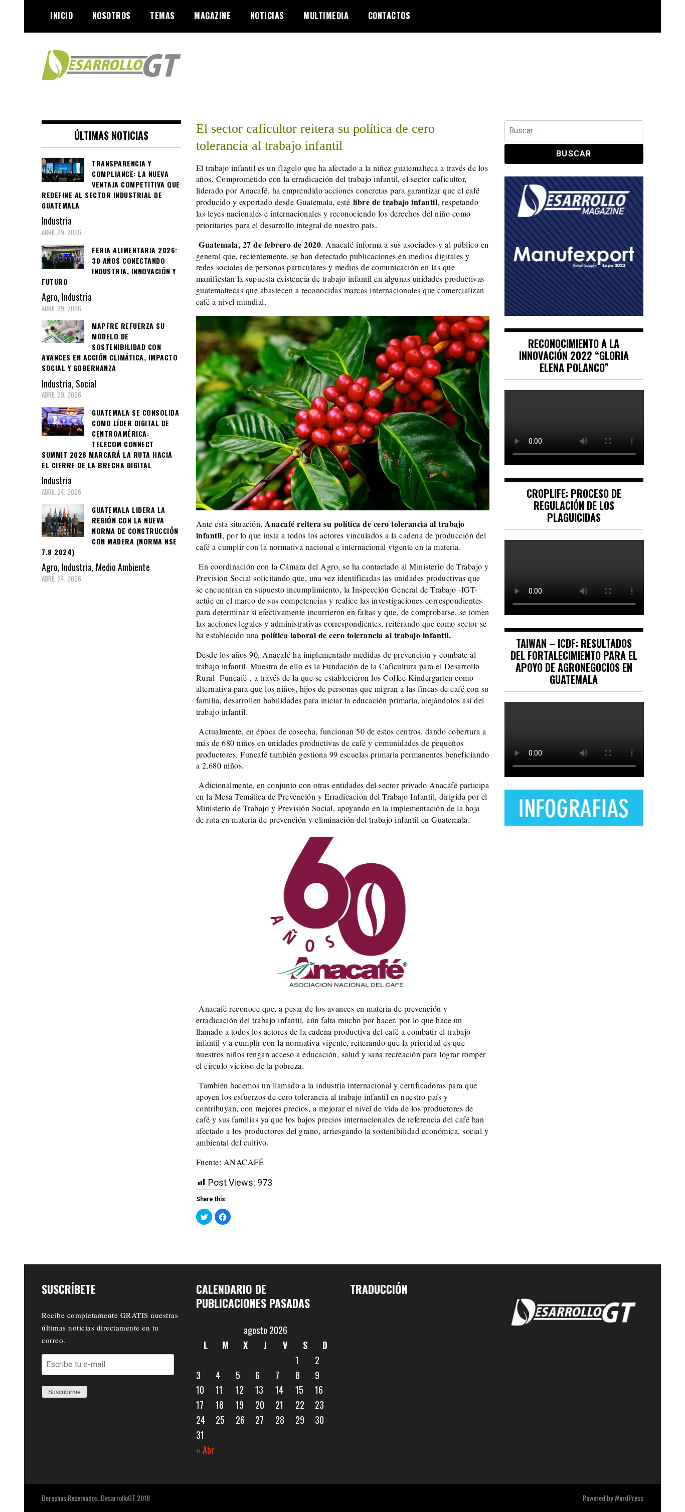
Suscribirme (64, 1392)
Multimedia (326, 16)
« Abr (205, 1449)
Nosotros (111, 16)
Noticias (267, 16)
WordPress (628, 1497)
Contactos (389, 16)
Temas (162, 16)
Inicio (61, 16)
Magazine (212, 16)
